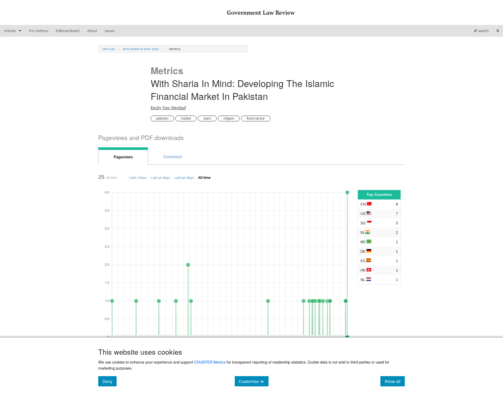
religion (228, 118)
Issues (109, 31)
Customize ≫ (254, 381)
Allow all (395, 381)
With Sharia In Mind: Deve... (142, 49)
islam (207, 118)
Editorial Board (67, 31)
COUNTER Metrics (210, 362)
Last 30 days (160, 177)
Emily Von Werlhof (168, 108)
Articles (10, 31)
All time (204, 177)
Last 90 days (184, 177)
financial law (256, 118)
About (92, 31)
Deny (109, 381)
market (186, 118)
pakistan (162, 118)
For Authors (38, 31)
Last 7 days (137, 177)
